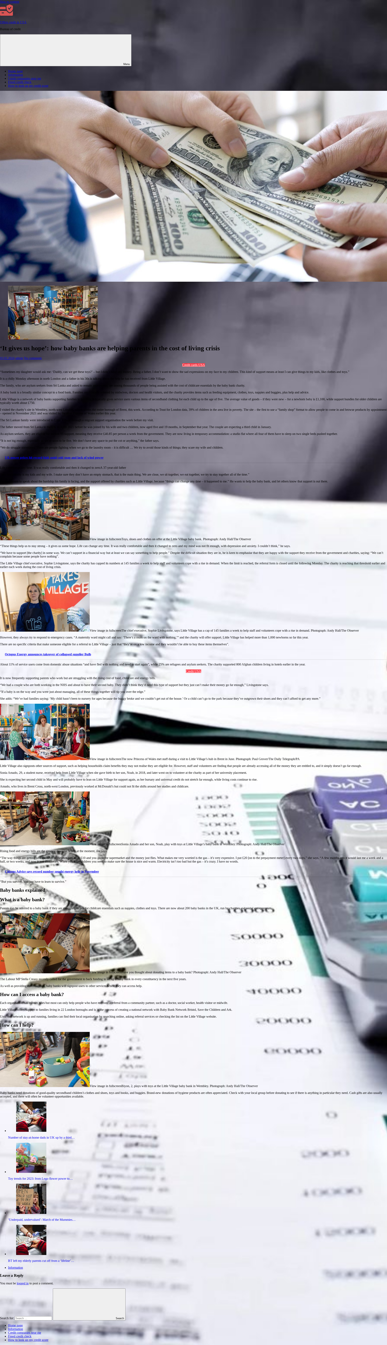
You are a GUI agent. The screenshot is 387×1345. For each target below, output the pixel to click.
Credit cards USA (193, 365)
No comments (33, 358)
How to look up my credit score (28, 85)
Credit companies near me (24, 78)
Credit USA (193, 671)
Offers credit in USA (13, 22)
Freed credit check (19, 82)
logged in (23, 1283)
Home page (15, 71)
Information (15, 75)
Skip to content (9, 1)
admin (19, 358)
